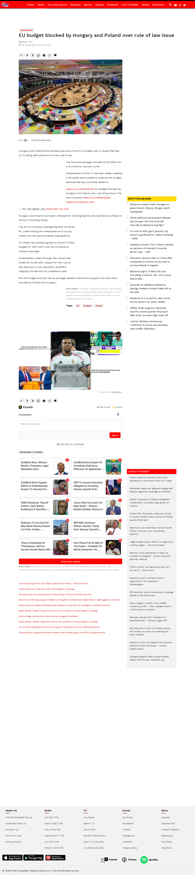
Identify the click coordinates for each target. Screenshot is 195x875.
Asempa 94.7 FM (54, 835)
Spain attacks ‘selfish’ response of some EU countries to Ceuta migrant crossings (58, 611)
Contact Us (11, 829)
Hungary (87, 306)
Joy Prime (89, 829)
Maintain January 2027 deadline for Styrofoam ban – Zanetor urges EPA (148, 620)
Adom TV (88, 823)
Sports (88, 4)
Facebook (128, 823)
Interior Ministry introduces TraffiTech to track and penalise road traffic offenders (149, 325)
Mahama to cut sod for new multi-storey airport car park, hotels (150, 300)
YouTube (127, 817)
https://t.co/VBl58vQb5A (96, 197)
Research (112, 4)
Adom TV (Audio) (93, 841)
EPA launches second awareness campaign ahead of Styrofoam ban (152, 595)
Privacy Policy (13, 841)
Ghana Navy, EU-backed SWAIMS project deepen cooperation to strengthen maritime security (64, 605)
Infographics (129, 847)
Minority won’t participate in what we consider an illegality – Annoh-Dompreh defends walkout (150, 558)
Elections (157, 4)
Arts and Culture (57, 4)
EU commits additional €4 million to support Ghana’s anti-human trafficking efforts (59, 627)
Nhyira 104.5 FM (53, 847)
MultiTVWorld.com (94, 835)
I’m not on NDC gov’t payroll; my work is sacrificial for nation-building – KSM (151, 235)
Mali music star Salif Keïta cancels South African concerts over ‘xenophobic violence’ (151, 532)
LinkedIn (127, 841)
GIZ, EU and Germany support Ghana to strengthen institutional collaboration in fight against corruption (69, 600)
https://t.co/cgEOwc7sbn (80, 202)
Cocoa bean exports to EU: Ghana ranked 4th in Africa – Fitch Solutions (53, 583)
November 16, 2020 (57, 208)
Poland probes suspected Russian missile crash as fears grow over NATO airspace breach (62, 632)
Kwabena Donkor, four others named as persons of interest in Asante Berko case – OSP (151, 248)
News (41, 4)
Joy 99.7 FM (51, 817)
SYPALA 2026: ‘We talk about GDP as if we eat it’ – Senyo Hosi (150, 570)
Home (30, 4)
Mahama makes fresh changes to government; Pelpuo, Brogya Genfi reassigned (150, 208)
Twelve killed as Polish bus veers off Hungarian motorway (47, 589)
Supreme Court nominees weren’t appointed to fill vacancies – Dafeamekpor (147, 583)
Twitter (126, 829)
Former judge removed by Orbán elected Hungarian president (48, 616)
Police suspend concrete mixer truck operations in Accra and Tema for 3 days (151, 480)
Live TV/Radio (130, 4)
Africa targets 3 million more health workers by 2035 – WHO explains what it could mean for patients (151, 608)
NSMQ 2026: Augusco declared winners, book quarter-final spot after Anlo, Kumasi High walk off (149, 311)
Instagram (128, 835)
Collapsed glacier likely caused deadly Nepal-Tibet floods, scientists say (149, 659)
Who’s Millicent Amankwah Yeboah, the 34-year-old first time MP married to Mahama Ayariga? (150, 221)
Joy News (89, 817)
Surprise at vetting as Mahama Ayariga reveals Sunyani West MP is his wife (150, 288)
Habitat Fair (168, 823)
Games (165, 817)
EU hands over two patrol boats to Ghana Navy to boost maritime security (55, 594)
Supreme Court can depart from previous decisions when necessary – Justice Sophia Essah (151, 647)
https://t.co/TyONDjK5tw (80, 189)
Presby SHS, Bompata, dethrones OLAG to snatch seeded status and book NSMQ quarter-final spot (151, 518)
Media (145, 4)
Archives (166, 841)
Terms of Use (13, 835)
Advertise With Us (15, 823)
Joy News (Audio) (93, 847)
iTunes (132, 859)
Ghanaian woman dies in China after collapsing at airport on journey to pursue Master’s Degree (151, 262)
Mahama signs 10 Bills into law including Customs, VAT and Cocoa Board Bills (150, 275)
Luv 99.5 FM (51, 841)
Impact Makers (170, 829)
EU (78, 306)
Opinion (99, 4)
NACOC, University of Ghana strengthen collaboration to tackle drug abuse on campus (150, 504)
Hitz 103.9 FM (52, 829)
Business (75, 4)
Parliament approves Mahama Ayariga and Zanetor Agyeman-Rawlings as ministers (151, 491)
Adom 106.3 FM (53, 823)
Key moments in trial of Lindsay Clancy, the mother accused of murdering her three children (150, 633)
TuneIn (112, 859)
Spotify (153, 859)
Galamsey (167, 835)
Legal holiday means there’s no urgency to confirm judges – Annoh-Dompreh (151, 545)
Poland (99, 306)
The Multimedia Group (18, 817)
